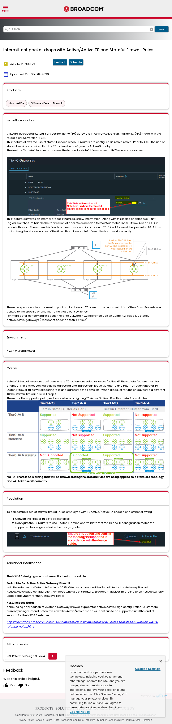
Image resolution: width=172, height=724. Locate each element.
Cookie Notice (80, 711)
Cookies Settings (147, 668)
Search (162, 29)
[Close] (160, 661)
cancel (151, 29)
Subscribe (76, 62)
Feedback (60, 62)
